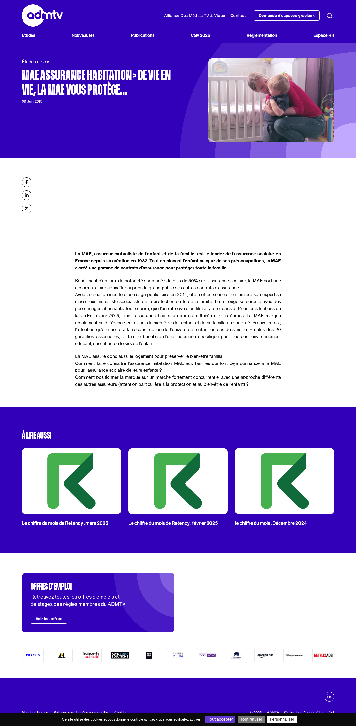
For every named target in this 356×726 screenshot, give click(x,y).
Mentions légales (35, 712)
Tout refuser (251, 719)
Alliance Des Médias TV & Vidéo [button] (194, 15)
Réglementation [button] (262, 35)
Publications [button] (143, 35)
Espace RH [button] (323, 35)
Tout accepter (220, 719)
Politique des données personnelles (81, 712)
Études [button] (28, 35)
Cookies (120, 712)
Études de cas (36, 61)
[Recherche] (329, 15)
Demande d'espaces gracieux (287, 15)
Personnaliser (282, 719)
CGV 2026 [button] (200, 35)
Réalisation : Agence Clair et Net (308, 712)
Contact (238, 15)
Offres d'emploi (51, 586)
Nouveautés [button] (83, 35)
